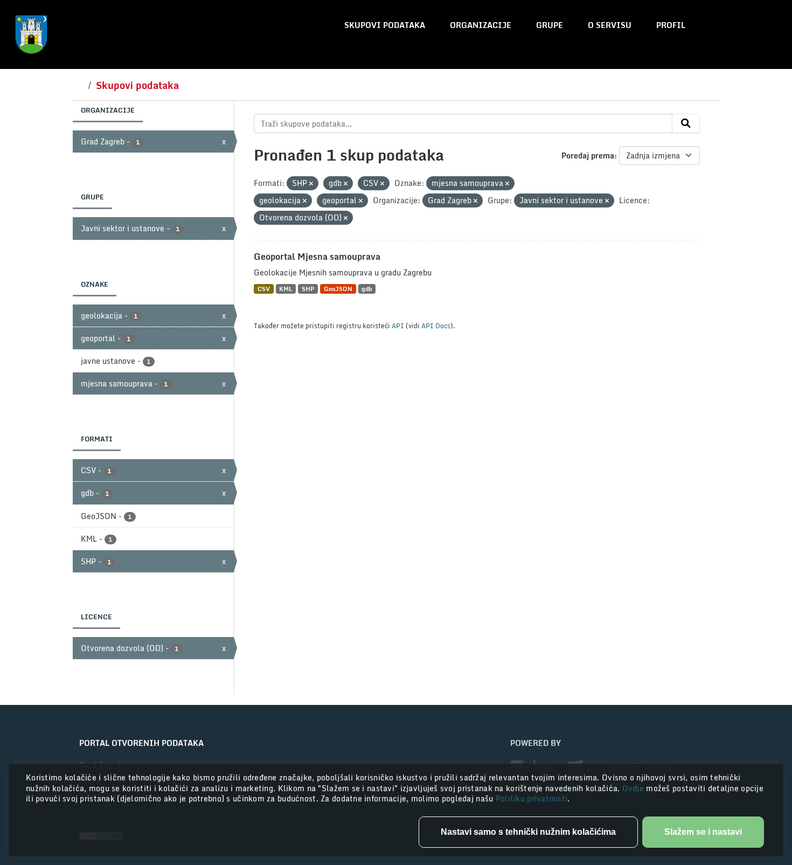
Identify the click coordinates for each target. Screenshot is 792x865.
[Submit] (686, 123)
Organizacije (480, 25)
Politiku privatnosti (532, 798)
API (398, 325)
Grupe (549, 25)
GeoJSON (338, 288)
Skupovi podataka (384, 25)
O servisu (609, 25)
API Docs (435, 325)
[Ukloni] (311, 184)
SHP (308, 288)
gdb (367, 288)
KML (285, 288)
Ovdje (634, 788)
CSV (264, 288)
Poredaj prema (587, 155)
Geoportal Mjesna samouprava (317, 257)
